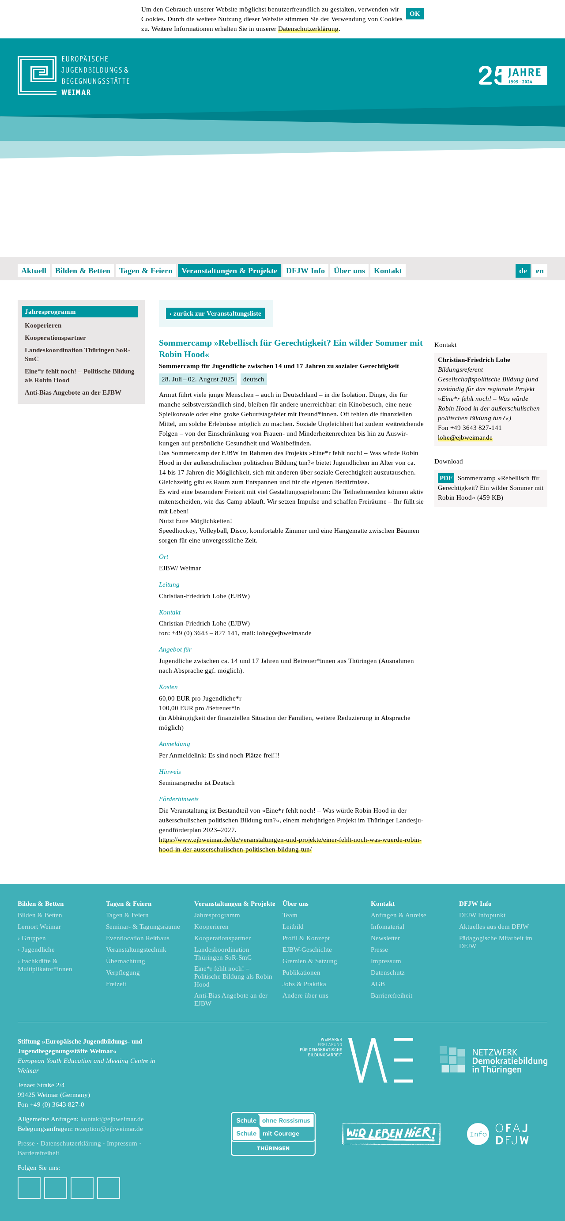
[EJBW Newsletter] (108, 1188)
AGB (378, 983)
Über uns (349, 270)
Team (290, 915)
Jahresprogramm (50, 311)
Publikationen (301, 972)
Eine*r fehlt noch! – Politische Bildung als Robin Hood (80, 376)
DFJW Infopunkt (482, 915)
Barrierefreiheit (391, 995)
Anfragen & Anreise (398, 915)
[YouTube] (82, 1188)
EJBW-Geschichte (307, 949)
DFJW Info (305, 270)
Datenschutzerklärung (308, 28)
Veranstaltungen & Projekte (229, 270)
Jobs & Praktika (304, 983)
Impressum (386, 961)
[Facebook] (29, 1188)
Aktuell (33, 270)
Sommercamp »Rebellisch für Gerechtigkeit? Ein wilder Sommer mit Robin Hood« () (490, 488)
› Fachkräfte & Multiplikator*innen (45, 964)
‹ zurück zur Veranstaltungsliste (215, 313)
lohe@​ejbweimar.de (465, 437)
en (540, 270)
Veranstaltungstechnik (136, 949)
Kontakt (388, 270)
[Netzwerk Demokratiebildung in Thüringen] (493, 1060)
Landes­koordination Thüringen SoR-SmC (77, 354)
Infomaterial (387, 926)
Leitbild (293, 926)
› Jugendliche (36, 949)
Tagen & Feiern (146, 270)
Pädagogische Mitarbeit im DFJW (495, 942)
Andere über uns (305, 995)
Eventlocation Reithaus (138, 938)
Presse (379, 949)
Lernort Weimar (39, 926)
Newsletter (385, 938)
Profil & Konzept (306, 938)
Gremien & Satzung (309, 961)
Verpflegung (123, 972)
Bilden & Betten (82, 270)
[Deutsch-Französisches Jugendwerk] (507, 1134)
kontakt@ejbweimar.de (112, 1119)
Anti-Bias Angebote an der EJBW (73, 392)
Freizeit (116, 983)
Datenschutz (388, 972)
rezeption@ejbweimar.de (109, 1128)
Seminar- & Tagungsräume (143, 926)
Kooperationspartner (55, 337)
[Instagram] (55, 1188)
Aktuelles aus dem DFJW (494, 926)
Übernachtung (125, 961)
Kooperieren (43, 325)
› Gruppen (32, 938)
